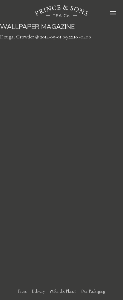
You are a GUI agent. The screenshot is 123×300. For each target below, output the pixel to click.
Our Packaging (93, 291)
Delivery (38, 291)
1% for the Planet (63, 291)
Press (22, 291)
